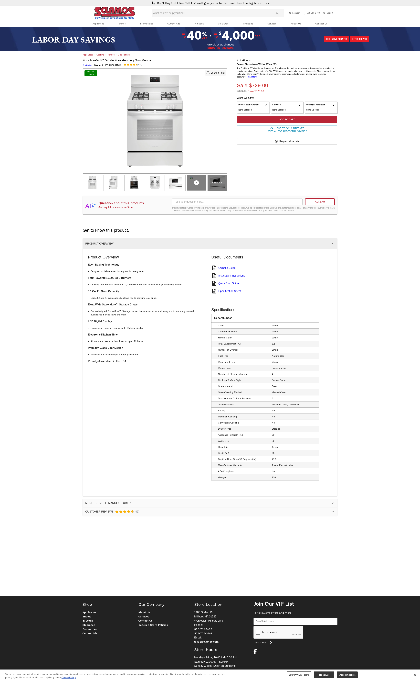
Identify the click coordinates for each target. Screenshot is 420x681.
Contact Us (321, 23)
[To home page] (114, 13)
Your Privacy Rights (299, 675)
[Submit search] (277, 13)
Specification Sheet (229, 291)
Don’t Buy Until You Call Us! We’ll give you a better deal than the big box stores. (213, 3)
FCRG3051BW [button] (113, 65)
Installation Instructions (231, 275)
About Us (296, 23)
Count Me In (262, 642)
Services (271, 23)
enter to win (359, 39)
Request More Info (289, 141)
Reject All (324, 675)
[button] (290, 13)
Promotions (146, 23)
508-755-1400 (203, 629)
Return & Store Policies (153, 624)
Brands (122, 23)
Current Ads (173, 23)
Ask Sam (320, 202)
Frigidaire (87, 65)
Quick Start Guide (228, 283)
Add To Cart (287, 119)
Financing (248, 23)
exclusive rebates (336, 39)
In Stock (199, 23)
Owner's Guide (227, 268)
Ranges (111, 55)
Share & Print (217, 72)
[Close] (414, 675)
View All (217, 182)
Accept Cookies (347, 675)
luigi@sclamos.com (206, 641)
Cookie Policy (69, 677)
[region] (210, 675)
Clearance (223, 23)
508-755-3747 (203, 633)
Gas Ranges (124, 55)
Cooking (100, 55)
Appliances (98, 23)
